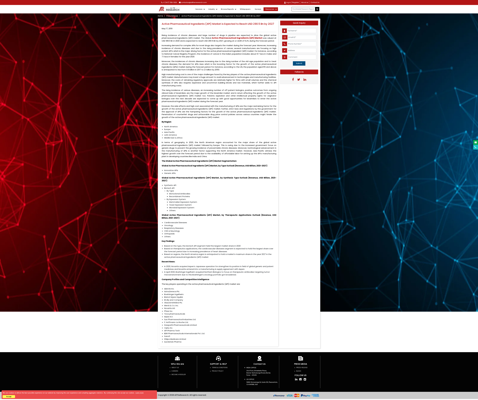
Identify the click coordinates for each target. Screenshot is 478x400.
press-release (301, 367)
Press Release (172, 16)
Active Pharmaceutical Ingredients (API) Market (237, 38)
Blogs (298, 371)
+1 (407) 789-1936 (169, 2)
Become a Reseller (179, 374)
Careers (175, 371)
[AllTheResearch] (170, 9)
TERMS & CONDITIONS (220, 367)
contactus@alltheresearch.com (194, 2)
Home (160, 16)
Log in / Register (292, 2)
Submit (299, 63)
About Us (175, 367)
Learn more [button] (139, 393)
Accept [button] (8, 396)
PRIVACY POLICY (217, 371)
